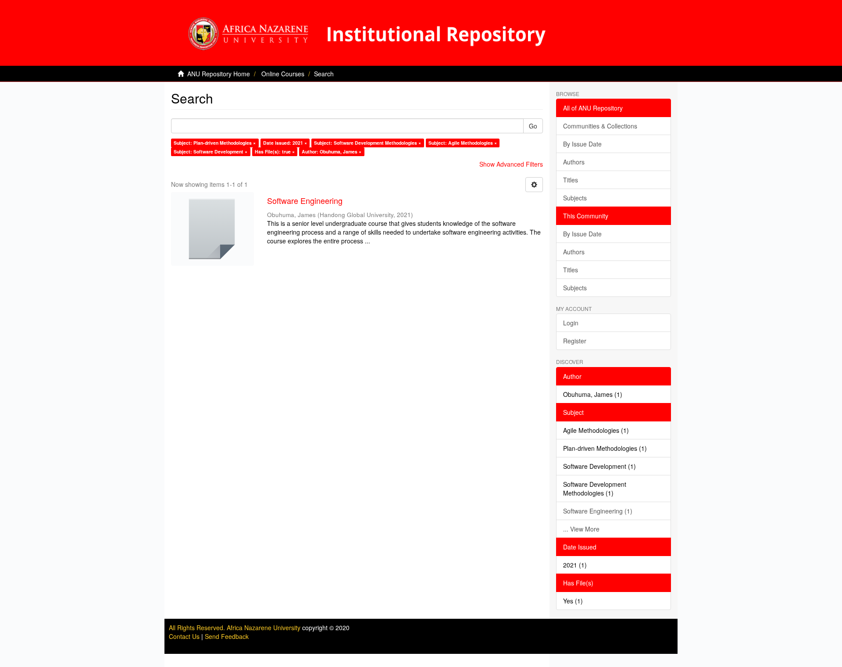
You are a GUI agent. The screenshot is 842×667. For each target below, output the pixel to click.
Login (570, 322)
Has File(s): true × (275, 151)
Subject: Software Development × (210, 151)
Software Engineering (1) (597, 510)
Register (574, 340)
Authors (574, 161)
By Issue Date (582, 143)
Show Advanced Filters (511, 164)
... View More (581, 528)
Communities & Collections (600, 125)
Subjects (575, 197)
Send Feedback (227, 636)
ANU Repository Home (218, 73)
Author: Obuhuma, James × (331, 151)
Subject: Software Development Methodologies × (367, 142)
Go (533, 125)
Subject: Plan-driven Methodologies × (215, 142)
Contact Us (184, 636)
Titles (570, 179)
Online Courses (282, 73)
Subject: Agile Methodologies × (462, 142)
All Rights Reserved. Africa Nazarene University (235, 627)
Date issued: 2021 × (285, 142)
